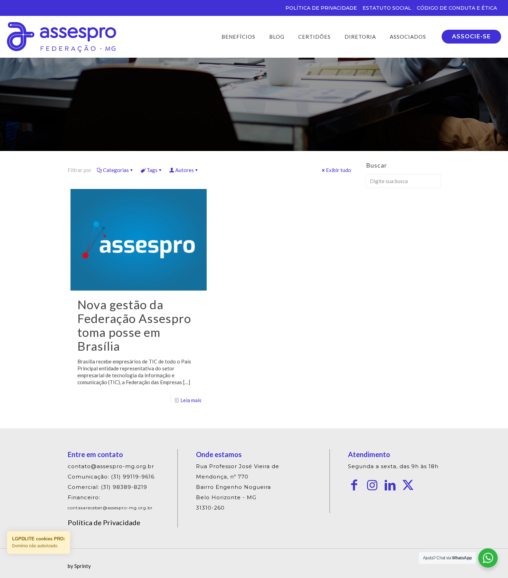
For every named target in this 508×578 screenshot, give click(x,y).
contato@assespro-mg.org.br (111, 466)
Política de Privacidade (104, 522)
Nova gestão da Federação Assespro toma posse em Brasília (134, 325)
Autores (184, 170)
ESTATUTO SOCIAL (387, 8)
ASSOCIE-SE (471, 36)
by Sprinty (79, 566)
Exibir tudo (338, 170)
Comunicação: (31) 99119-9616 (111, 476)
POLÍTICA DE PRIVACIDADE (321, 8)
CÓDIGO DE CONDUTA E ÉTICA (457, 8)
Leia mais (190, 400)
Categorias (116, 170)
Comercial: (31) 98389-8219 (107, 487)
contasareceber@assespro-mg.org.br (110, 507)
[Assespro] (61, 36)
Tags (152, 170)
